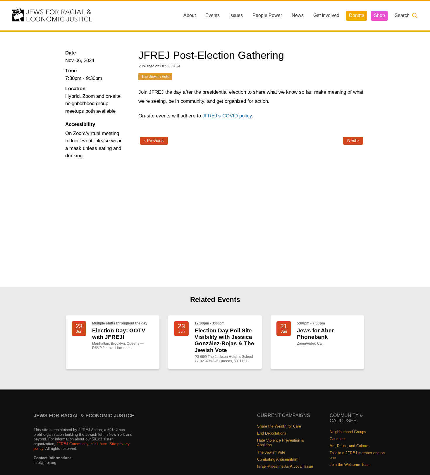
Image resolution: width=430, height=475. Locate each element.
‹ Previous (154, 140)
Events (212, 15)
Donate (356, 15)
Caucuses (338, 439)
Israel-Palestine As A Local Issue (285, 466)
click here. (99, 444)
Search (402, 15)
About (189, 15)
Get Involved (326, 15)
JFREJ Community (72, 444)
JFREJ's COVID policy (227, 116)
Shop (379, 15)
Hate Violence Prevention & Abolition (280, 442)
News (298, 15)
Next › (353, 140)
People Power (267, 15)
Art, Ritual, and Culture (349, 446)
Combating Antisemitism (277, 459)
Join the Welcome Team (350, 464)
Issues (236, 15)
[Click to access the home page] (52, 15)
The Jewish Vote (155, 76)
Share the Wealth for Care (279, 426)
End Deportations (271, 433)
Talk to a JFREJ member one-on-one (358, 455)
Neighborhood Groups (348, 432)
